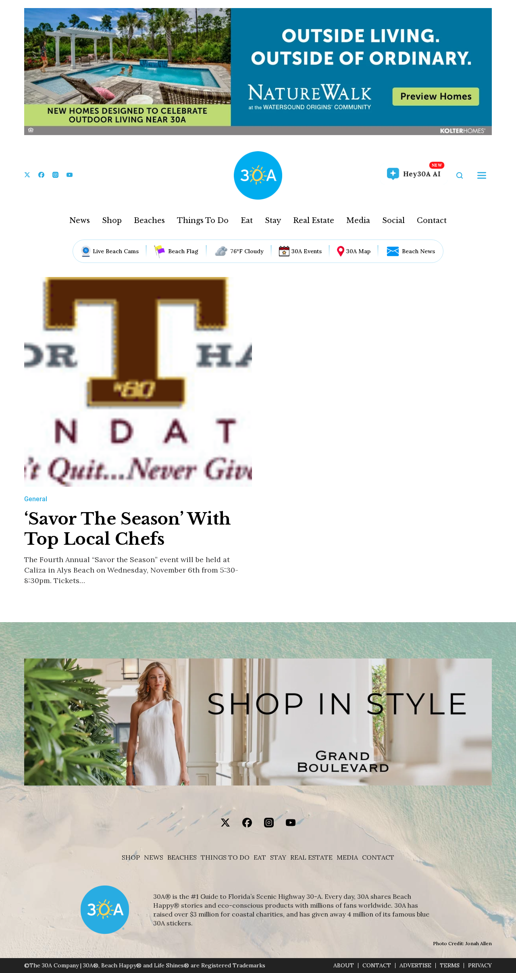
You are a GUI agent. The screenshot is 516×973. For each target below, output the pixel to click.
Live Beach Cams (116, 251)
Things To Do (203, 220)
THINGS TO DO (225, 857)
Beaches (149, 220)
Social (393, 220)
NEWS (153, 857)
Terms (450, 965)
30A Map (358, 251)
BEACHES (182, 857)
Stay (273, 220)
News (79, 220)
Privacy (480, 965)
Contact (432, 220)
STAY (278, 857)
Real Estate (313, 220)
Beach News (418, 251)
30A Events (306, 251)
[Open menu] (482, 175)
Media (358, 220)
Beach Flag (183, 251)
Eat (247, 220)
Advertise (415, 965)
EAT (260, 857)
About (343, 965)
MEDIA (347, 857)
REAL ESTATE (311, 857)
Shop (112, 220)
